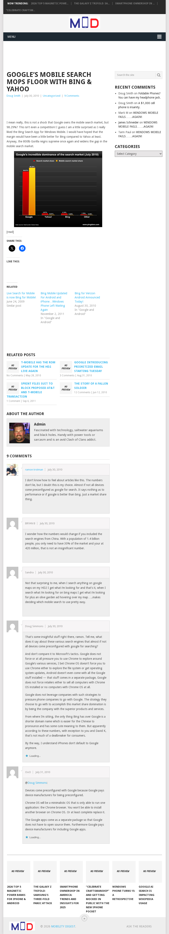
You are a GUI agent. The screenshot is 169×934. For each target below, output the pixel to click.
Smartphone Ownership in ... (135, 3)
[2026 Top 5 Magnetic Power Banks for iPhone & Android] (18, 872)
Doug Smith (13, 95)
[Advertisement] (82, 55)
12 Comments (82, 392)
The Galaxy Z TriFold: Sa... (92, 3)
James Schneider (128, 122)
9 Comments (71, 95)
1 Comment (13, 401)
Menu (11, 36)
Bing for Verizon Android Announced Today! (87, 297)
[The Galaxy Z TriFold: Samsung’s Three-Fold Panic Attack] (45, 872)
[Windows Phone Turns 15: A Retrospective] (124, 872)
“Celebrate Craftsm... (20, 10)
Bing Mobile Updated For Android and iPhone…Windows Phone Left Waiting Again (54, 301)
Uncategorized (51, 95)
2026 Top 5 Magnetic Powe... (49, 3)
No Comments (15, 375)
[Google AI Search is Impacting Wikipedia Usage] (150, 872)
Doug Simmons (37, 782)
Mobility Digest (63, 926)
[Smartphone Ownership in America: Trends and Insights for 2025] (71, 872)
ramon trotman (34, 469)
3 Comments (67, 375)
